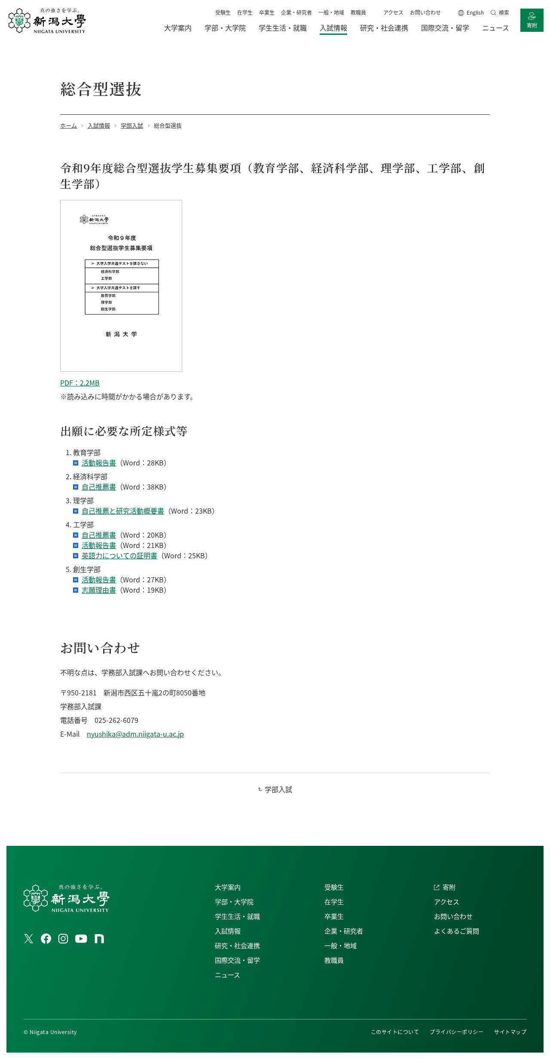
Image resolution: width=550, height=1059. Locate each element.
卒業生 (267, 12)
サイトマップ (510, 1031)
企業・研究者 (296, 12)
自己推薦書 (99, 486)
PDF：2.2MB (80, 382)
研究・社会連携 (237, 945)
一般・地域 (331, 12)
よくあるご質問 (456, 930)
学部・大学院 (234, 901)
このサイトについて (395, 1031)
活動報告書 (99, 462)
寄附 (532, 25)
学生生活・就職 (237, 916)
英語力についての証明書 (119, 555)
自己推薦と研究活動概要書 (123, 510)
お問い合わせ (425, 12)
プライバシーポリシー (456, 1031)
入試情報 (228, 930)
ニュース (227, 974)
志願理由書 (99, 590)
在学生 (245, 12)
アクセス (393, 12)
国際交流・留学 (237, 959)
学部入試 (278, 789)
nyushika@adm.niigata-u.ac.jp (135, 733)
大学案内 (228, 886)
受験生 (223, 12)
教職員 (358, 12)
